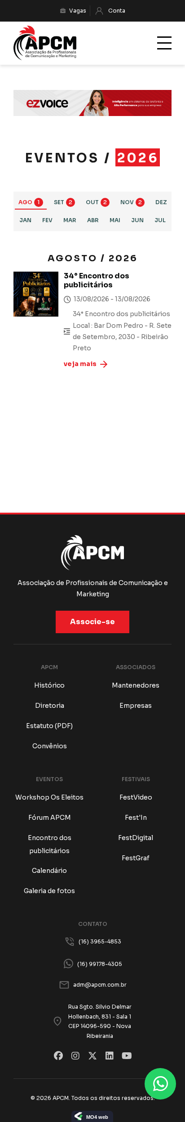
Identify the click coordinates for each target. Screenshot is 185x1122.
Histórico (49, 685)
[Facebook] (58, 1055)
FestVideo (135, 797)
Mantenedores (135, 685)
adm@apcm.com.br (100, 984)
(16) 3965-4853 (100, 941)
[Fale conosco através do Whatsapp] (160, 1084)
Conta (116, 10)
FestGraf (136, 858)
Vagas (77, 10)
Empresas (135, 706)
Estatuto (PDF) (49, 726)
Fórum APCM (49, 818)
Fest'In (136, 818)
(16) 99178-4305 (99, 964)
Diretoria (49, 706)
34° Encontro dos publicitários (96, 280)
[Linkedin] (109, 1055)
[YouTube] (126, 1055)
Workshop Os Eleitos (49, 797)
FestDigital (135, 838)
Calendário (49, 871)
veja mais (80, 364)
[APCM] (44, 43)
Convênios (49, 746)
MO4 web (97, 1117)
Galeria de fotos (49, 891)
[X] (92, 1055)
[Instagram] (75, 1055)
